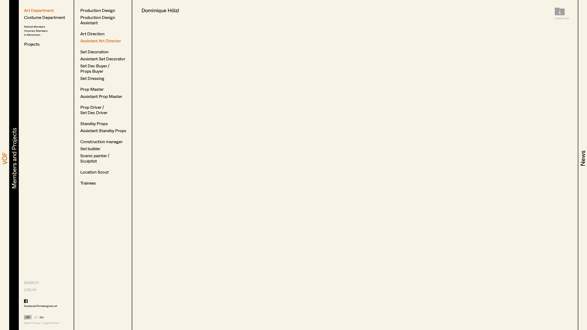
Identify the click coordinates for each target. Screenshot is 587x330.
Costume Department (44, 17)
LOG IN (30, 289)
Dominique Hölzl (160, 10)
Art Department (39, 10)
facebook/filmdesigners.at (40, 306)
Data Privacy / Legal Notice (41, 323)
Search (31, 282)
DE (36, 317)
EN (42, 317)
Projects (31, 44)
